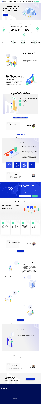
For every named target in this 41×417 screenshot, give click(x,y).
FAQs (26, 392)
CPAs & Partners (28, 1)
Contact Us (31, 1)
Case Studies (18, 392)
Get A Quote (35, 1)
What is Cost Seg (3, 392)
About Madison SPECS (11, 392)
